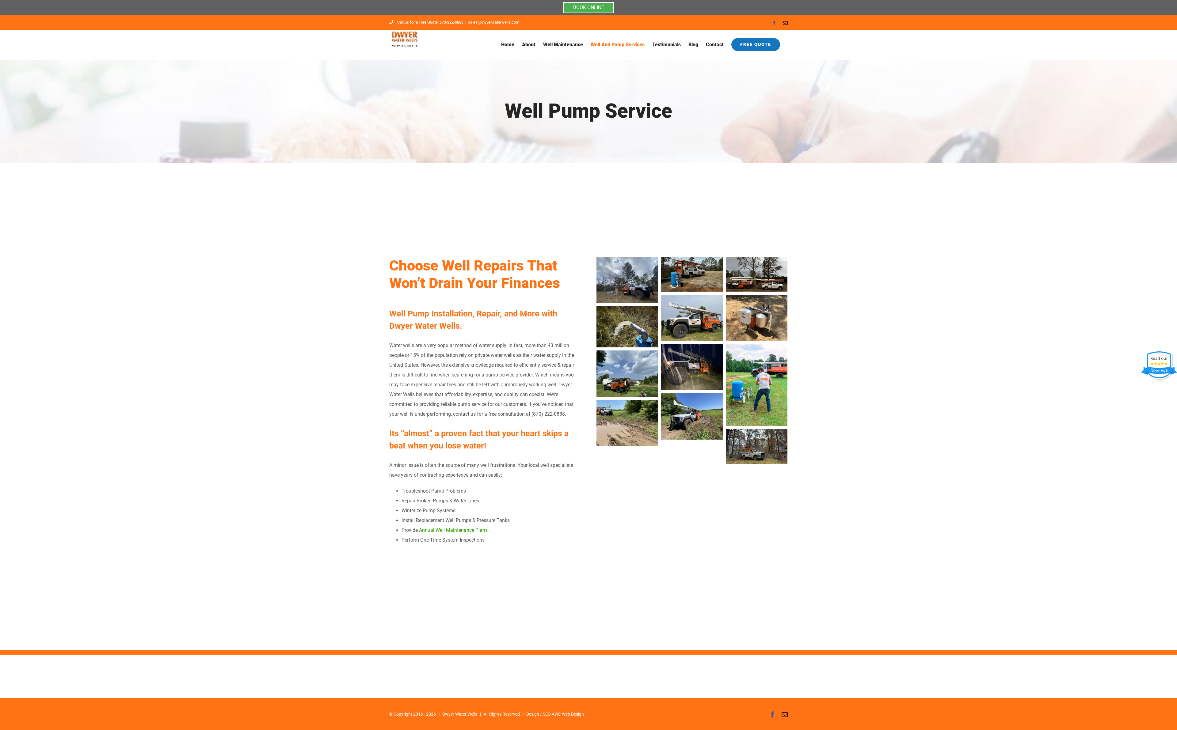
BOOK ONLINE (588, 7)
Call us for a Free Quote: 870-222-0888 (430, 22)
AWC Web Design (568, 714)
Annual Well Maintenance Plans (453, 530)
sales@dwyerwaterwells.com (493, 22)
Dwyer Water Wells (459, 714)
